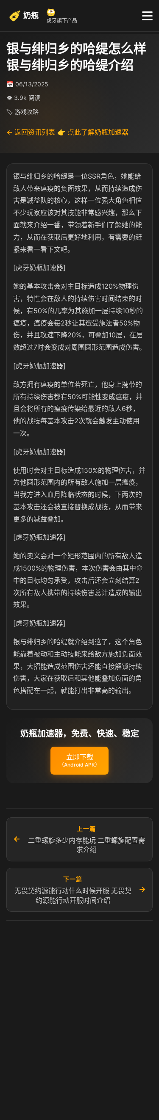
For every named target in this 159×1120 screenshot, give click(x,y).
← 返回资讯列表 (30, 132)
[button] (79, 761)
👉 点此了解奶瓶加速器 (92, 132)
